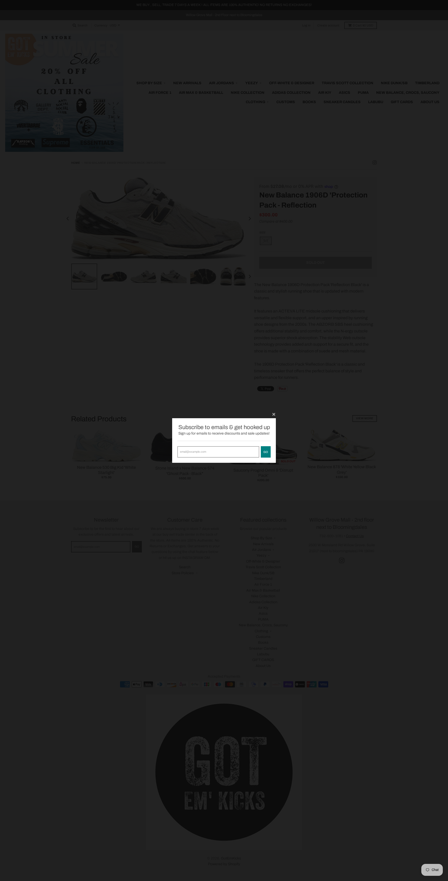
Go (265, 451)
